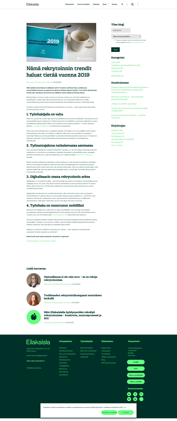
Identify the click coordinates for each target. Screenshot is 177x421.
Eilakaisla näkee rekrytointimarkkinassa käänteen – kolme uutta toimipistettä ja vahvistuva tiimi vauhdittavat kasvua (130, 89)
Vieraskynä (38, 82)
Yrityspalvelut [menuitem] (69, 4)
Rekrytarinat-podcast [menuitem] (109, 363)
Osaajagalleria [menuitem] (64, 366)
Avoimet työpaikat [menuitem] (83, 4)
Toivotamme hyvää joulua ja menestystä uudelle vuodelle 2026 (129, 109)
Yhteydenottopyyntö (135, 348)
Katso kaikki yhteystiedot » (36, 361)
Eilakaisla (61, 323)
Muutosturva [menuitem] (63, 357)
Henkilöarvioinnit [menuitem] (64, 360)
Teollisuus (55, 303)
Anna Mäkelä (47, 82)
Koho (136, 369)
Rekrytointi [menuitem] (62, 348)
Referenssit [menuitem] (63, 369)
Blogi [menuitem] (104, 4)
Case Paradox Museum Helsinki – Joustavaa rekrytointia (128, 116)
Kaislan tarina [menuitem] (106, 348)
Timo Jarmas (117, 133)
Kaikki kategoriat (117, 76)
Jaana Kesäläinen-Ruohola (122, 139)
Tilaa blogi (131, 355)
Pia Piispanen (66, 284)
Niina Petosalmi (65, 303)
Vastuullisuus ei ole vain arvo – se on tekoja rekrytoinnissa (70, 278)
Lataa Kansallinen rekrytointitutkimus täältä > (42, 241)
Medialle (131, 353)
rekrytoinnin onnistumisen (84, 155)
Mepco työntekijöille (136, 375)
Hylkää (126, 412)
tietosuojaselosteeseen (137, 42)
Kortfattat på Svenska (34, 368)
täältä (124, 407)
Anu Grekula (117, 142)
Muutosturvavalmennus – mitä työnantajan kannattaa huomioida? (127, 98)
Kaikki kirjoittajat (116, 145)
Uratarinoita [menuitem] (84, 357)
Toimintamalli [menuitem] (63, 375)
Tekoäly (54, 323)
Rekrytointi (30, 82)
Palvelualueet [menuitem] (63, 372)
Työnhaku (116, 71)
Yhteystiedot (132, 350)
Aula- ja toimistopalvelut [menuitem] (67, 354)
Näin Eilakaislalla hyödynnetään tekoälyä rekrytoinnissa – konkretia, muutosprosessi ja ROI (72, 315)
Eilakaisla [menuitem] (96, 4)
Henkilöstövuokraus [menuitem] (66, 351)
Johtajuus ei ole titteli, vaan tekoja (123, 104)
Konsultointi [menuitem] (63, 363)
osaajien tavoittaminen (41, 126)
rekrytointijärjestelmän (59, 215)
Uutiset (115, 62)
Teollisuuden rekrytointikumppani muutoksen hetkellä (73, 297)
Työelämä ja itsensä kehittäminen (125, 65)
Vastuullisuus (56, 284)
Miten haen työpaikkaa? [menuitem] (88, 351)
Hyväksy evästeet (109, 412)
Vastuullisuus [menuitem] (106, 351)
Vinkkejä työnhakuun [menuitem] (87, 354)
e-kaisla (135, 362)
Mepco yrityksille (136, 382)
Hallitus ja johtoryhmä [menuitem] (109, 357)
